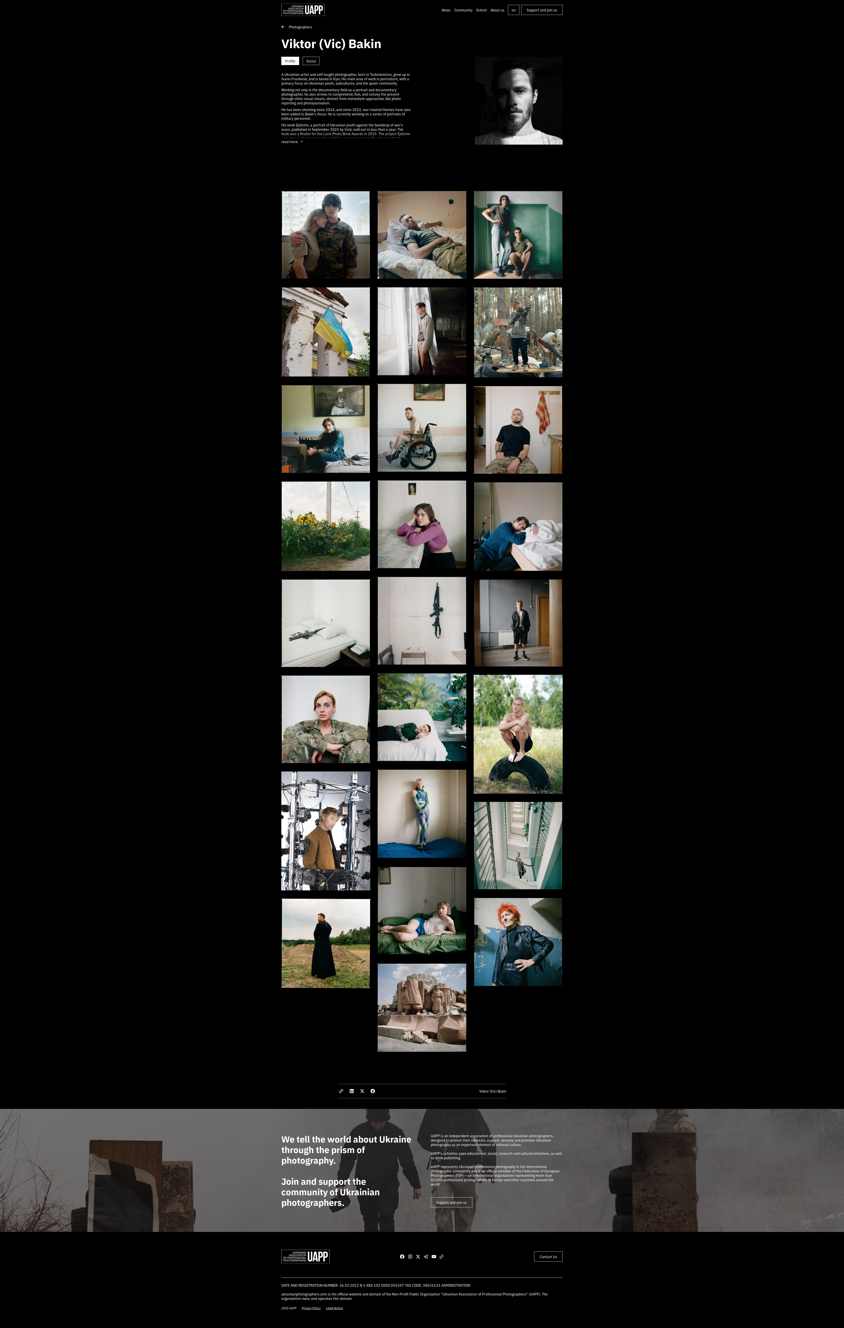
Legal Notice (334, 1308)
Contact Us (548, 1256)
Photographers (300, 27)
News (446, 9)
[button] (463, 10)
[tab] (290, 61)
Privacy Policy (311, 1308)
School (481, 9)
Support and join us (542, 9)
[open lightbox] (325, 237)
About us (497, 9)
